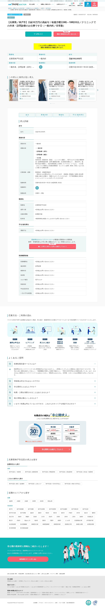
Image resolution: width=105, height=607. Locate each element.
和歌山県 (50, 501)
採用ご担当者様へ (11, 573)
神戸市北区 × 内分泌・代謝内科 (85, 472)
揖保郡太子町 (68, 524)
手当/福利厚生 (78, 115)
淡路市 (44, 520)
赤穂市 (19, 516)
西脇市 (27, 516)
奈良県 (41, 501)
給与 (27, 115)
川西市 (58, 516)
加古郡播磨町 (23, 524)
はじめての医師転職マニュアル (40, 586)
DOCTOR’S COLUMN (22, 592)
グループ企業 (62, 602)
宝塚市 (35, 516)
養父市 (11, 520)
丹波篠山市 (90, 516)
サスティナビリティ (49, 602)
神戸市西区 (23, 513)
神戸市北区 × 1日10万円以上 (53, 483)
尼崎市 (39, 513)
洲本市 (63, 513)
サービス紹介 (11, 586)
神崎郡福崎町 (46, 524)
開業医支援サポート (81, 592)
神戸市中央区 (12, 513)
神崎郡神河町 (57, 524)
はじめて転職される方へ (23, 586)
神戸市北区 (48, 8)
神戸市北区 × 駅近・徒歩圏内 (16, 483)
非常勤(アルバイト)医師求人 (32, 8)
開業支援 (61, 573)
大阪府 (26, 501)
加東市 (59, 520)
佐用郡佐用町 (90, 524)
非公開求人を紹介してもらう (52, 449)
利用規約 (20, 573)
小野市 (66, 516)
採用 (56, 602)
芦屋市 (70, 513)
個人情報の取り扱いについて (31, 573)
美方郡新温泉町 (24, 528)
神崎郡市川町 (34, 524)
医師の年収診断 (11, 594)
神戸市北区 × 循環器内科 (31, 472)
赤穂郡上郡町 (79, 524)
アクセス (41, 602)
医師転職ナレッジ (36, 592)
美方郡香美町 (12, 528)
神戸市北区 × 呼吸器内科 (48, 472)
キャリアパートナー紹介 (57, 586)
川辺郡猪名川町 (78, 520)
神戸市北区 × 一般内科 (15, 472)
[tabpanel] (23, 90)
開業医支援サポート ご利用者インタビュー (54, 594)
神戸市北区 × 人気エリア (35, 483)
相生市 (86, 513)
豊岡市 (93, 513)
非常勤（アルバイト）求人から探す (29, 581)
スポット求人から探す (46, 581)
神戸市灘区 (31, 509)
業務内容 (44, 115)
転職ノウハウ (11, 592)
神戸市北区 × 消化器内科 (65, 472)
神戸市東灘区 (20, 509)
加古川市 (11, 516)
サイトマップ (53, 573)
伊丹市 (78, 513)
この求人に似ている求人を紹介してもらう (53, 246)
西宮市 (55, 513)
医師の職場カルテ (35, 594)
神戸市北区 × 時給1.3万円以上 (72, 483)
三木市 (43, 516)
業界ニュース (70, 592)
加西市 (81, 516)
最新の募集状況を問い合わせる (66, 34)
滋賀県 (11, 501)
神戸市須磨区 (63, 509)
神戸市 (11, 509)
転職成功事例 (76, 586)
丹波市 (18, 520)
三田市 (73, 516)
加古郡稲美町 (12, 524)
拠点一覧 (76, 0)
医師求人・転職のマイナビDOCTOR (16, 8)
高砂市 (50, 516)
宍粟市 (51, 520)
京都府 (18, 501)
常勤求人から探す (12, 581)
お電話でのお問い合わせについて (91, 0)
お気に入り (39, 34)
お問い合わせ (44, 573)
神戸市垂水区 (74, 509)
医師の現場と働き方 (47, 592)
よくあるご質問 (86, 586)
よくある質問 (81, 0)
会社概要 (35, 602)
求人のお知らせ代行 (23, 594)
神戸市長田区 (52, 509)
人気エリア (11, 17)
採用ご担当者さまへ (69, 0)
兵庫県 (42, 8)
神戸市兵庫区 (41, 509)
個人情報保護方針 (70, 602)
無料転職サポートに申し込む (27, 559)
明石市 (47, 513)
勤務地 (61, 115)
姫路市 (32, 513)
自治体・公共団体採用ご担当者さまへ (57, 0)
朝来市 (36, 520)
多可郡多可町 (90, 520)
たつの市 (67, 520)
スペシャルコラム (60, 592)
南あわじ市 (27, 520)
